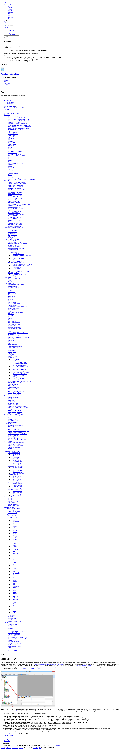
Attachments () (12, 735)
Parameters (11, 349)
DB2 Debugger (12, 419)
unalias (14, 609)
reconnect (15, 576)
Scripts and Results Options (15, 631)
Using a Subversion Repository (16, 442)
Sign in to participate (56, 745)
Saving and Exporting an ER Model (17, 434)
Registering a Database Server (12, 131)
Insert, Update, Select (18, 254)
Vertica (10, 175)
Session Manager (17, 458)
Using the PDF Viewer (14, 413)
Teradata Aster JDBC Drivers (16, 214)
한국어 (9, 18)
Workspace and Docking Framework (13, 107)
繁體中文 (10, 17)
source (14, 592)
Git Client (10, 448)
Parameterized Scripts (14, 246)
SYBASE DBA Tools (14, 475)
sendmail (15, 587)
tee (13, 606)
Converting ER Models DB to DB (17, 439)
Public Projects (11, 34)
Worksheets (11, 315)
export (14, 552)
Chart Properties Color (14, 324)
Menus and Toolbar (13, 229)
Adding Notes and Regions (15, 432)
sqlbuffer (15, 593)
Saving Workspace (13, 238)
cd (13, 524)
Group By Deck (12, 293)
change (15, 526)
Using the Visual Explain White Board (18, 407)
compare (15, 532)
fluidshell (15, 554)
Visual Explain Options (14, 634)
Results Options (12, 628)
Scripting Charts (17, 267)
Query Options (12, 302)
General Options (12, 624)
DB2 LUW (11, 138)
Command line (12, 640)
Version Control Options (14, 643)
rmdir (14, 580)
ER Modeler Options (13, 641)
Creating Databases (13, 384)
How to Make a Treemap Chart (21, 368)
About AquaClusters (6, 748)
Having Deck (11, 295)
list (13, 564)
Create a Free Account (9, 20)
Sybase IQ (11, 170)
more (14, 568)
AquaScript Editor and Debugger (16, 510)
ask (14, 520)
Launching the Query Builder (16, 284)
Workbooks (11, 314)
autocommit (16, 521)
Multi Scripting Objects (14, 394)
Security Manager (17, 463)
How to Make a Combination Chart (22, 372)
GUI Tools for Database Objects (12, 382)
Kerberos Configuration (14, 226)
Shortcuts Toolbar (13, 230)
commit (15, 530)
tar (13, 605)
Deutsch (9, 7)
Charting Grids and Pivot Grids (16, 262)
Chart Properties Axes (14, 322)
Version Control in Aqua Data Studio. (30, 668)
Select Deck (11, 289)
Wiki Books (10, 30)
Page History (7, 100)
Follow (115, 74)
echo (14, 548)
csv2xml (15, 540)
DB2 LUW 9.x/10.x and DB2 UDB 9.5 (18, 191)
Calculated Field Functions (15, 346)
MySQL (10, 157)
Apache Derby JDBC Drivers (16, 185)
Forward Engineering (13, 435)
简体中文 (10, 15)
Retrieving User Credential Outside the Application (21, 179)
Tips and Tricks (12, 251)
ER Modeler (7, 423)
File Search (17, 711)
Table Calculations (13, 347)
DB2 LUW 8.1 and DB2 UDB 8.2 (17, 189)
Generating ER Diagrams (14, 410)
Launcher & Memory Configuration (17, 123)
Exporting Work (12, 356)
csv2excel (15, 536)
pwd (14, 574)
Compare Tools (8, 497)
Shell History (11, 616)
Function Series (17, 270)
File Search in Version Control (16, 450)
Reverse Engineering (13, 437)
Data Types (11, 341)
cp (13, 535)
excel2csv (15, 549)
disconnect (15, 546)
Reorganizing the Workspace (15, 328)
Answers (9, 33)
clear (14, 527)
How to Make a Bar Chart (19, 362)
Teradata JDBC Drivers (14, 217)
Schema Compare (13, 504)
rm (13, 578)
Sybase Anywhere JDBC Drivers (17, 210)
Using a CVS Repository (14, 444)
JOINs (10, 290)
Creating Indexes (12, 388)
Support (21, 748)
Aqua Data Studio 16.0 (10, 112)
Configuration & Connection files (17, 129)
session (15, 589)
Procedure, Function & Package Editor (14, 415)
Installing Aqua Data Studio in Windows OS (19, 118)
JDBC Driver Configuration (11, 180)
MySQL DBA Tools (13, 482)
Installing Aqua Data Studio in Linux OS (18, 119)
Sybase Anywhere (13, 169)
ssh (14, 600)
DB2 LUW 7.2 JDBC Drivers (16, 188)
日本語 (9, 13)
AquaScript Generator (14, 511)
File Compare (11, 498)
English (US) (7, 4)
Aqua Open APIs (12, 513)
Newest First (7, 739)
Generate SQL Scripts (14, 400)
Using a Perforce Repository (15, 445)
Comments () (4, 735)
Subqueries (11, 299)
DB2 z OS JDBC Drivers (15, 194)
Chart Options (16, 268)
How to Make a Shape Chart (20, 371)
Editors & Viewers (9, 507)
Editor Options (12, 625)
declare (15, 543)
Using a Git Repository (14, 447)
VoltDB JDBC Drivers (14, 216)
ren (14, 577)
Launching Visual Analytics (15, 312)
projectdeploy (16, 573)
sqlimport (15, 599)
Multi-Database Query (14, 303)
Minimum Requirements (14, 116)
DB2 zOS (11, 141)
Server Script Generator (14, 403)
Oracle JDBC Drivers (14, 202)
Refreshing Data (12, 350)
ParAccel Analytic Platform (15, 163)
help (14, 561)
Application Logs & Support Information (18, 128)
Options (6, 622)
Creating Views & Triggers (15, 390)
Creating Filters (17, 360)
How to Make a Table (18, 378)
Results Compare (12, 499)
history (14, 562)
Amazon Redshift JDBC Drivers (16, 182)
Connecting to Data (13, 334)
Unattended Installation (14, 122)
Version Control (8, 441)
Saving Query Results (14, 249)
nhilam (16, 74)
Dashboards (11, 317)
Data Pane (11, 318)
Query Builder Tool (9, 283)
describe (15, 545)
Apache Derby (12, 135)
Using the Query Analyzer (15, 242)
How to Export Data (13, 398)
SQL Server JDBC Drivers (15, 198)
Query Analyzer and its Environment (17, 243)
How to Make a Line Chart (20, 365)
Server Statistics (17, 454)
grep (14, 557)
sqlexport (15, 596)
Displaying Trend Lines (19, 375)
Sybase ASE (11, 167)
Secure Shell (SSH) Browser (15, 278)
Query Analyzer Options (14, 630)
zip (13, 614)
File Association (12, 650)
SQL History (7, 280)
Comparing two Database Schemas (17, 406)
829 (118, 74)
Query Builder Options (14, 633)
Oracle (10, 160)
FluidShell (6, 514)
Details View (11, 236)
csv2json (15, 539)
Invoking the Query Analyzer (16, 240)
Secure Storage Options (14, 646)
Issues (9, 29)
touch (14, 608)
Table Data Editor (13, 401)
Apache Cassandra (13, 134)
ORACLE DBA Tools (14, 453)
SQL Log (10, 281)
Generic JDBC (12, 142)
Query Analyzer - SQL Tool (11, 239)
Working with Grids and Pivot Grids (22, 264)
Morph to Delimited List (19, 257)
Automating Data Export (14, 621)
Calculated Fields (12, 344)
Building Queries (12, 286)
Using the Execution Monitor (15, 409)
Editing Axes (16, 377)
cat (13, 523)
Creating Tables (12, 385)
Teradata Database (13, 173)
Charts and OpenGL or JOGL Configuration (19, 126)
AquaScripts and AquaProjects (12, 508)
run (14, 583)
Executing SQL (12, 618)
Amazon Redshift (12, 132)
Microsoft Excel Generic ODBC (16, 156)
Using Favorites (12, 305)
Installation (7, 115)
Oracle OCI (11, 161)
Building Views (12, 357)
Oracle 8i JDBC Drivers (14, 220)
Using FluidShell (12, 516)
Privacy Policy (15, 748)
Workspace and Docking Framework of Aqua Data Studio (48, 664)
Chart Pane (11, 330)
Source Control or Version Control (86, 665)
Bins (9, 343)
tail (13, 603)
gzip (14, 559)
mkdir (14, 567)
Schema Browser (12, 232)
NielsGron (12, 733)
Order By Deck (12, 296)
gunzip (14, 558)
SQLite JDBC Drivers (14, 207)
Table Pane (11, 331)
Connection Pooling (13, 178)
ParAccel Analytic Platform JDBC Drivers (19, 204)
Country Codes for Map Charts (21, 271)
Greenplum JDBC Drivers (15, 195)
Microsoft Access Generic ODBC (17, 154)
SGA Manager (16, 464)
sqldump (15, 595)
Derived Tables (12, 300)
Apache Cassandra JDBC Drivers (17, 183)
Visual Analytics (8, 311)
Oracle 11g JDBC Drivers (15, 224)
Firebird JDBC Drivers (14, 218)
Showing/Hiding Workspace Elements (18, 333)
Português (10, 12)
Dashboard (7, 80)
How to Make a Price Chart (20, 374)
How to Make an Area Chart (20, 366)
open (14, 571)
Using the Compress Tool (15, 412)
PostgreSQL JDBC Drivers (15, 205)
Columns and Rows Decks (15, 319)
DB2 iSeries (11, 139)
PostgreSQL (11, 164)
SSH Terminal (12, 647)
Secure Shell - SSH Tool (10, 277)
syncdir (15, 602)
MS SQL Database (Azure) (15, 151)
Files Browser (7, 109)
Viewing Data (12, 352)
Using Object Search (13, 404)
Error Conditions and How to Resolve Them (19, 381)
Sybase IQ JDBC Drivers (15, 211)
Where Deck (11, 292)
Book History (10, 103)
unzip (14, 612)
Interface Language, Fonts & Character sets (19, 125)
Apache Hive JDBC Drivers (15, 186)
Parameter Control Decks (14, 327)
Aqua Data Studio (7, 74)
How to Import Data (13, 397)
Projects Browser (12, 235)
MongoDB (11, 148)
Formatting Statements (18, 258)
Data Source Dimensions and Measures (18, 337)
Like (2, 654)
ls (13, 565)
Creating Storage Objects (14, 393)
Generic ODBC (12, 144)
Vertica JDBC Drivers (14, 213)
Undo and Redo (17, 379)
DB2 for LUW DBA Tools (15, 489)
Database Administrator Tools (11, 451)
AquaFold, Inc (37, 748)
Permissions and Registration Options (18, 637)
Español (9, 9)
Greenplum (11, 145)
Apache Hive (11, 137)
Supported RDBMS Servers (11, 113)
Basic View (16, 359)
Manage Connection (13, 287)
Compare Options (13, 627)
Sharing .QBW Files (13, 308)
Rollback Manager (17, 456)
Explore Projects (8, 2)
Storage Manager (17, 461)
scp (14, 584)
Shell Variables (12, 615)
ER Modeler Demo (13, 438)
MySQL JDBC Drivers (14, 199)
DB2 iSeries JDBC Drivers (15, 192)
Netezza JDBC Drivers (14, 201)
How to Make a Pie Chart (19, 369)
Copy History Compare (14, 505)
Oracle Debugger (12, 417)
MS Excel (11, 150)
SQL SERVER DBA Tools (15, 466)
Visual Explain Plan (13, 273)
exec (14, 551)
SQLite (10, 166)
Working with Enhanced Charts (21, 265)
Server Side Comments (14, 245)
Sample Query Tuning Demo (20, 276)
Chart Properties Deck (14, 321)
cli (13, 529)
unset (14, 611)
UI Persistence (12, 309)
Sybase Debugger (13, 422)
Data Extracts (11, 340)
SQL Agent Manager (18, 473)
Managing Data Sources (14, 338)
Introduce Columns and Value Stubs (22, 255)
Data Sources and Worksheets (16, 336)
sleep (14, 590)
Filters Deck (11, 325)
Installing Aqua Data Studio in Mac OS (18, 120)
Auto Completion (17, 259)
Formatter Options (13, 636)
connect (15, 533)
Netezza (10, 158)
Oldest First (7, 741)
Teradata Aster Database (14, 172)
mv (14, 570)
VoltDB (10, 176)
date (14, 542)
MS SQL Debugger (13, 420)
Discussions (10, 31)
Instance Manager (17, 460)
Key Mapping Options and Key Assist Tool (19, 638)
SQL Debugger (8, 416)
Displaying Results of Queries (16, 248)
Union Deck (11, 298)
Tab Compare (11, 502)
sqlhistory (15, 597)
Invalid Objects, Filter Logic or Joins (17, 306)
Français (9, 10)
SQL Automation (12, 252)
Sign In (6, 22)
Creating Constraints (13, 387)
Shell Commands (12, 517)
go (13, 555)
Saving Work (11, 355)
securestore (16, 586)
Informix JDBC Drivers (14, 197)
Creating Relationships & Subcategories (18, 431)
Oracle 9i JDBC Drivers (14, 221)
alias (14, 518)
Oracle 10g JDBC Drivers (15, 223)
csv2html (15, 537)
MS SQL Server (12, 153)
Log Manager (16, 457)
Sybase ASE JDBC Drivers (15, 208)
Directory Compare (13, 501)
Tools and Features (9, 396)
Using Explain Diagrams (19, 274)
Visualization (11, 353)
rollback (15, 581)
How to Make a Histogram (20, 363)
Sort (2, 736)
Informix (10, 147)
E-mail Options (12, 644)
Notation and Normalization (15, 425)
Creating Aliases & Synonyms (16, 391)
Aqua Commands (17, 261)
